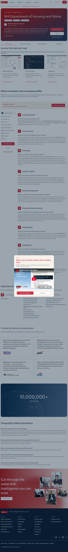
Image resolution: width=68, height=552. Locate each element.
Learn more (43, 293)
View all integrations (25, 293)
